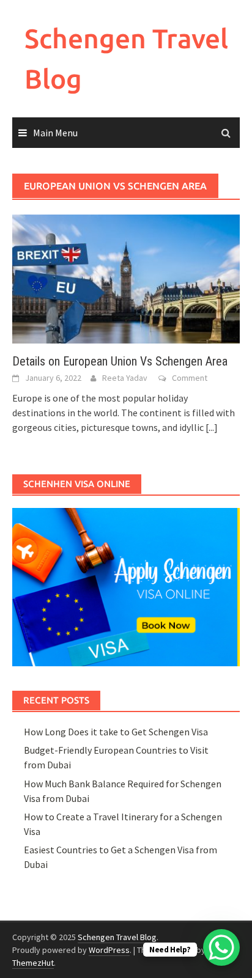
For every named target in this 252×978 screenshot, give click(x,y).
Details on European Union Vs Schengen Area (120, 361)
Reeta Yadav (124, 377)
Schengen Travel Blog (117, 937)
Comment (189, 377)
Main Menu (55, 133)
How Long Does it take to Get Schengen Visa (116, 732)
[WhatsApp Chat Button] (221, 947)
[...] (212, 427)
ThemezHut (33, 962)
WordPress (109, 949)
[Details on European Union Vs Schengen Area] (126, 277)
